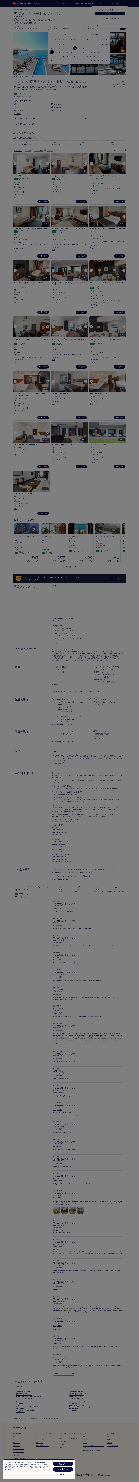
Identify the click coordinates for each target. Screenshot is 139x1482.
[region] (39, 1469)
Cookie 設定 (63, 1474)
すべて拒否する (63, 1469)
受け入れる (63, 1464)
